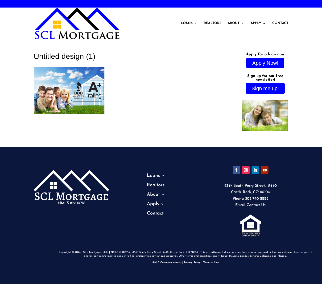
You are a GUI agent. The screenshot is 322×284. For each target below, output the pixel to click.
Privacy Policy (192, 262)
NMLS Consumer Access (166, 262)
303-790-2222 (19, 4)
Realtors (212, 23)
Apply (256, 23)
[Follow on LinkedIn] (255, 170)
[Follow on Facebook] (236, 170)
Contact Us (256, 205)
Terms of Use (211, 262)
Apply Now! (265, 63)
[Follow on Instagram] (246, 170)
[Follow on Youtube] (264, 170)
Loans (187, 23)
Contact (280, 23)
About (233, 23)
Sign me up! (265, 88)
